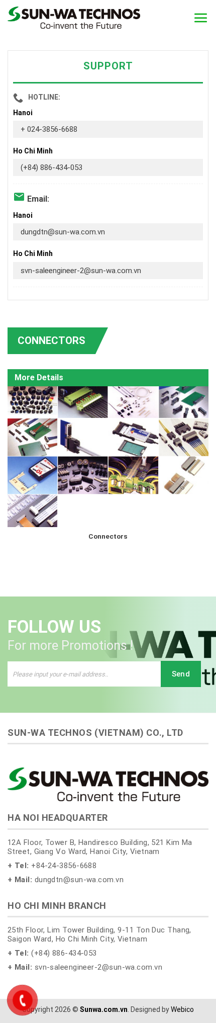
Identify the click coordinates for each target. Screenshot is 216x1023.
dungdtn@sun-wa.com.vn (63, 231)
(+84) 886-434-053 (51, 167)
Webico (182, 1009)
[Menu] (200, 18)
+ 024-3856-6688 (49, 129)
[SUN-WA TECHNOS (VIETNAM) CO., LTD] (74, 18)
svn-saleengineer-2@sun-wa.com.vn (81, 270)
